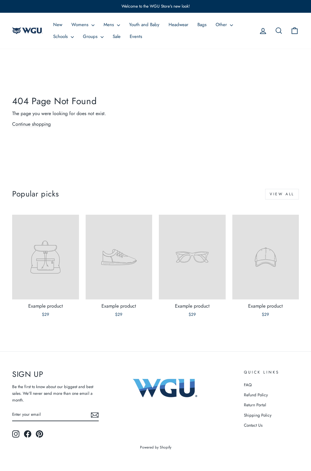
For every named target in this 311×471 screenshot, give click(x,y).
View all (282, 194)
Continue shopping (31, 124)
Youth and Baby (144, 24)
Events (136, 36)
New (57, 24)
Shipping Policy (258, 415)
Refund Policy (256, 395)
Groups (91, 36)
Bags (202, 24)
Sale (117, 36)
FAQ (248, 385)
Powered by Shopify (155, 447)
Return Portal (255, 405)
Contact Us (253, 425)
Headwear (178, 24)
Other (222, 24)
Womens (80, 24)
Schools (61, 36)
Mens (109, 24)
